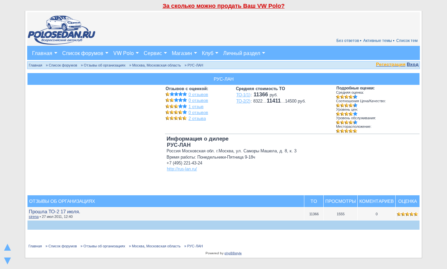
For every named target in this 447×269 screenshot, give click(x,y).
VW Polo (123, 53)
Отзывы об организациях (62, 201)
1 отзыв (196, 106)
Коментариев (376, 201)
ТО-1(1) (243, 94)
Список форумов (82, 53)
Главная (42, 53)
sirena (34, 217)
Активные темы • (378, 40)
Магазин (182, 53)
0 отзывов (198, 94)
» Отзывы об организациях (103, 65)
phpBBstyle (233, 253)
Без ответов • (348, 40)
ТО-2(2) (243, 101)
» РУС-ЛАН (194, 65)
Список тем (407, 40)
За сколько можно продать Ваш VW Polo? (224, 6)
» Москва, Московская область (155, 65)
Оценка (407, 201)
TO (314, 201)
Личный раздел (241, 53)
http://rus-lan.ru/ (182, 168)
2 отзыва (197, 118)
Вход (413, 64)
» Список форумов (61, 65)
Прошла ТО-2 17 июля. (54, 211)
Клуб (207, 53)
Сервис (153, 53)
